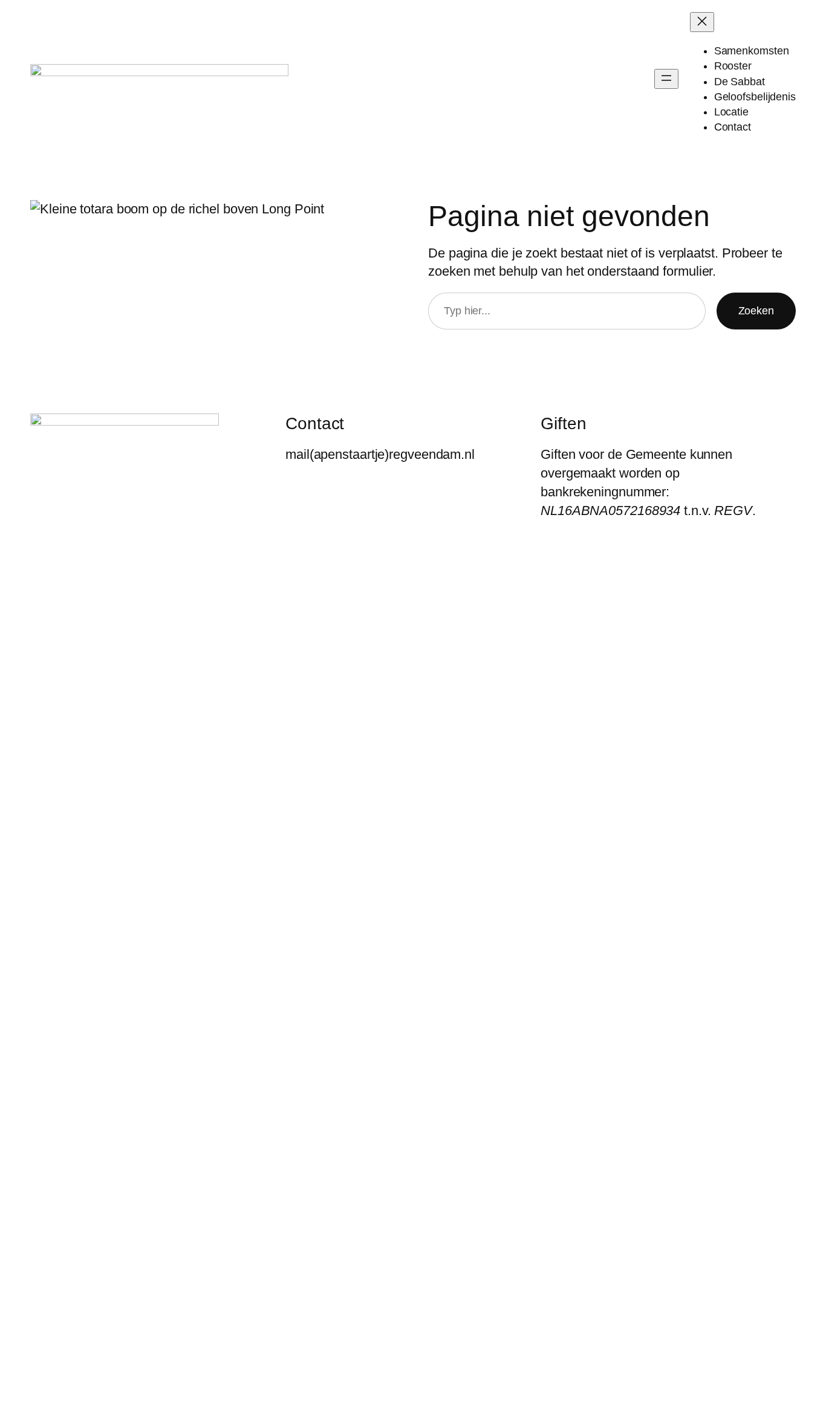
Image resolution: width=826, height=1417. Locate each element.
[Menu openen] (666, 79)
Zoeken (756, 311)
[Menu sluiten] (702, 22)
